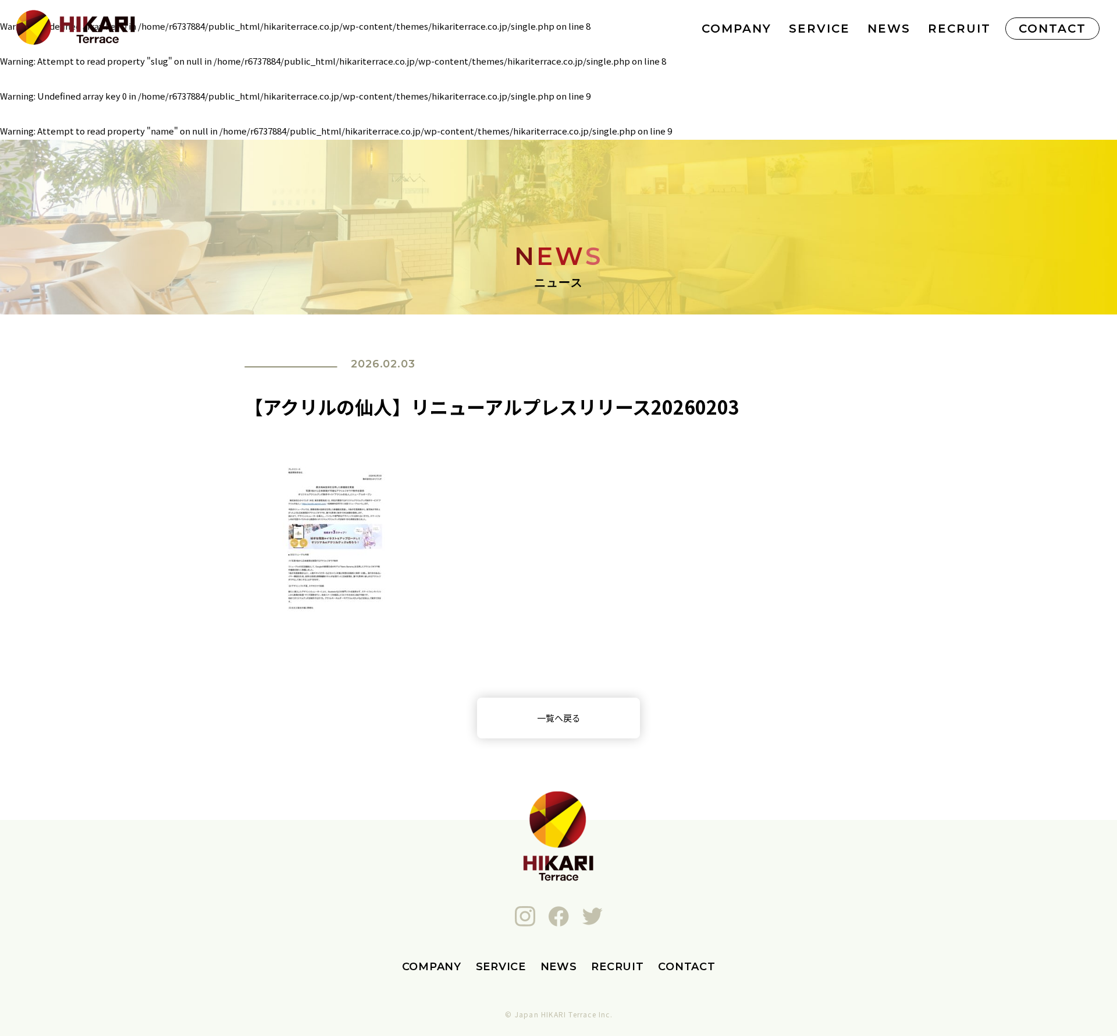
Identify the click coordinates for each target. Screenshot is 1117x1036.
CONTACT (1052, 29)
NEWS (888, 29)
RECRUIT (959, 29)
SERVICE (819, 29)
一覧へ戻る (559, 718)
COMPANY (736, 29)
